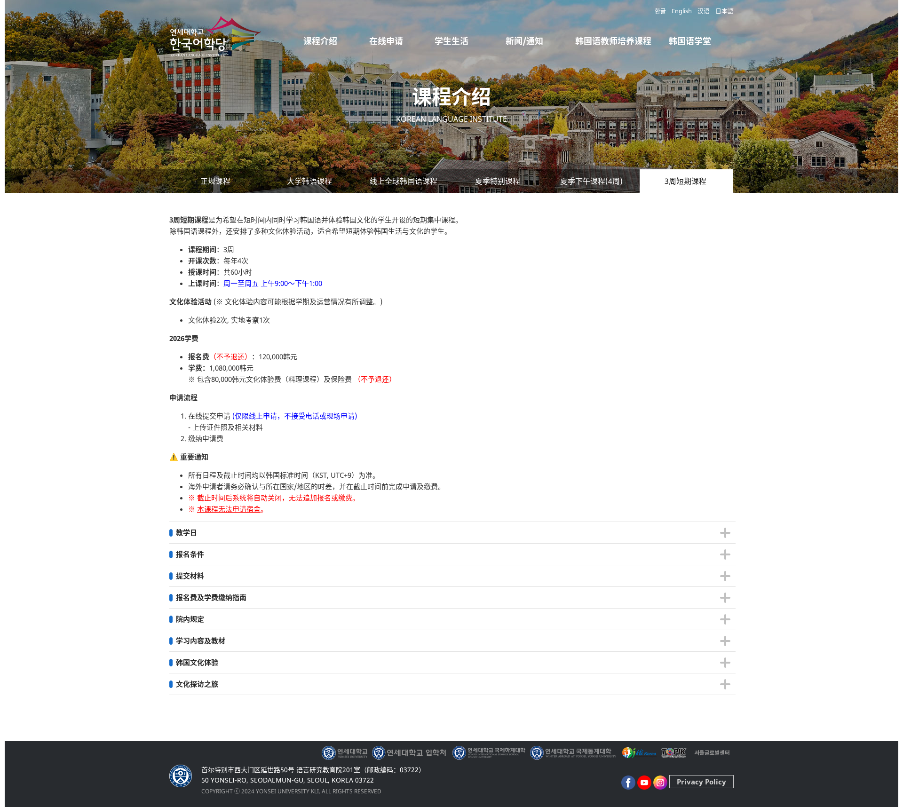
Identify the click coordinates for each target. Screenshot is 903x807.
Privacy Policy (701, 781)
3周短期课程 (685, 181)
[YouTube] (644, 781)
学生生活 (451, 41)
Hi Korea (638, 753)
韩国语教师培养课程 (613, 41)
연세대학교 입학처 (410, 753)
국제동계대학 (573, 753)
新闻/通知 (524, 41)
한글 (660, 11)
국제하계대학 (489, 753)
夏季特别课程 (497, 181)
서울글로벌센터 (712, 753)
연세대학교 (346, 753)
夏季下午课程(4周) (591, 181)
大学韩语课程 (309, 181)
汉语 (703, 11)
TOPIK (674, 753)
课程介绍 (320, 41)
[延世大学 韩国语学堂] (216, 49)
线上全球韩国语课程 (403, 181)
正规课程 (215, 181)
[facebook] (628, 781)
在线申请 (386, 41)
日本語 (724, 11)
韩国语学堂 (690, 41)
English (682, 11)
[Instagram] (660, 781)
